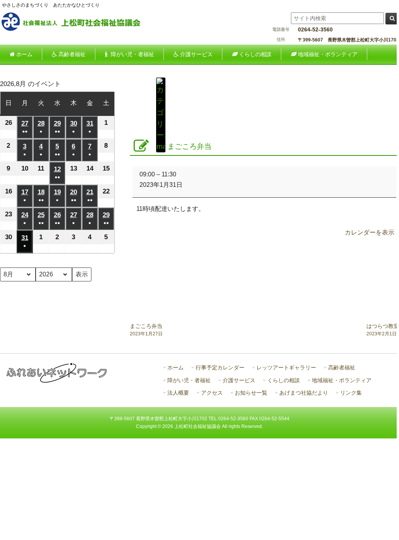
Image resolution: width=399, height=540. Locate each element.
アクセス (212, 393)
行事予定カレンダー (220, 368)
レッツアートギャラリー (286, 368)
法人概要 (178, 393)
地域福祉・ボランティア (341, 380)
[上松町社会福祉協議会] (77, 30)
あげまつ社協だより (303, 393)
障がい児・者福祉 (189, 380)
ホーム (175, 368)
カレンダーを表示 (369, 232)
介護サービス (239, 380)
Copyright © (149, 426)
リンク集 (351, 393)
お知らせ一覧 (251, 393)
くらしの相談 (283, 380)
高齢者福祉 (341, 368)
